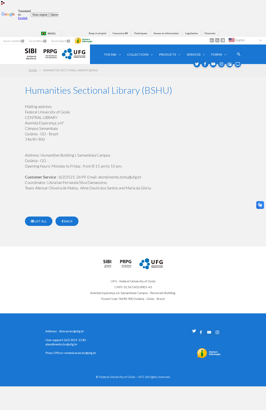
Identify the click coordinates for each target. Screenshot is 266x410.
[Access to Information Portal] (209, 357)
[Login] (3, 3)
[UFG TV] (237, 64)
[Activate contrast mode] (223, 40)
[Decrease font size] (217, 40)
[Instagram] (221, 64)
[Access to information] (83, 40)
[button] (110, 54)
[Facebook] (205, 64)
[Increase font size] (212, 40)
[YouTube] (213, 64)
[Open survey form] (238, 54)
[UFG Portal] (73, 58)
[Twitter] (197, 64)
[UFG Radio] (229, 64)
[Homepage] (109, 266)
